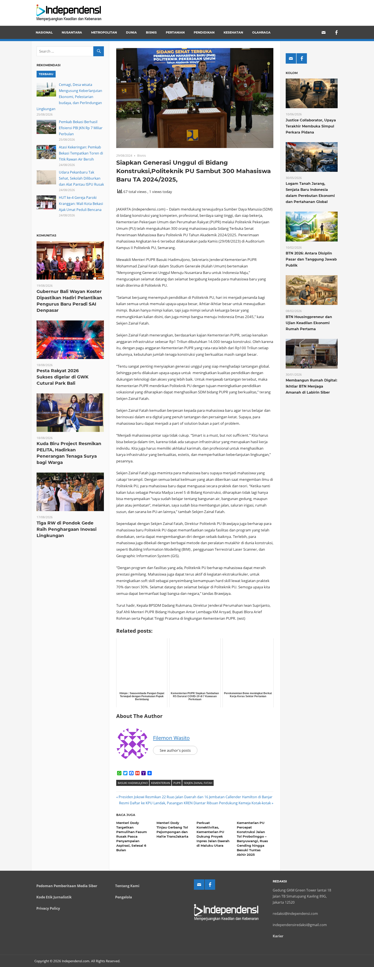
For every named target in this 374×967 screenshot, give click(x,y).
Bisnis (151, 32)
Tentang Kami (127, 885)
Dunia (131, 32)
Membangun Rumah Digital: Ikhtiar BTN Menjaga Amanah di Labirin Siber (311, 386)
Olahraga (261, 32)
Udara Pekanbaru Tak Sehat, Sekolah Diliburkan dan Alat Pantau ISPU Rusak (81, 178)
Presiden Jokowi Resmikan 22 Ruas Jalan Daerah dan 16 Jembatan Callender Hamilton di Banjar (195, 797)
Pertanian (175, 32)
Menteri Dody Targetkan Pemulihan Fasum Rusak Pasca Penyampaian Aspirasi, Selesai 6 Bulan (131, 836)
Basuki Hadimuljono (133, 783)
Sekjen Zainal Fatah (198, 783)
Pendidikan (204, 32)
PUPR (177, 783)
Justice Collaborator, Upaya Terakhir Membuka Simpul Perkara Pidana (311, 126)
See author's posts (175, 750)
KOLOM (292, 73)
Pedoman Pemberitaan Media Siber (66, 885)
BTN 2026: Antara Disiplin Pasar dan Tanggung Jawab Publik (311, 259)
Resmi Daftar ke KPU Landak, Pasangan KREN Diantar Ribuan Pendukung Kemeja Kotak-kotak (195, 803)
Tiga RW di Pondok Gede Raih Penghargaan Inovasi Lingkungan (67, 529)
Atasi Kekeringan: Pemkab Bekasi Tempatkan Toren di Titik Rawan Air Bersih (81, 153)
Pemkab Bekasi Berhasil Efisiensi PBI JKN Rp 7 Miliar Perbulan (81, 127)
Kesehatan (233, 32)
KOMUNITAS (46, 235)
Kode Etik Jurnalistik (54, 897)
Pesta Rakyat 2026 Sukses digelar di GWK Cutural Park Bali (63, 377)
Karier (278, 936)
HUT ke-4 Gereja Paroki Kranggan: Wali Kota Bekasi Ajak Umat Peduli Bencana (81, 203)
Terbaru (46, 74)
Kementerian (160, 783)
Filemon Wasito (171, 737)
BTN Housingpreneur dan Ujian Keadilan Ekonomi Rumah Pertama (309, 323)
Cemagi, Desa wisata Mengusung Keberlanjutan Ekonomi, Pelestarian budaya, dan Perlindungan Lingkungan (69, 96)
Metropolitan (104, 32)
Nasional (44, 32)
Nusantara (72, 32)
